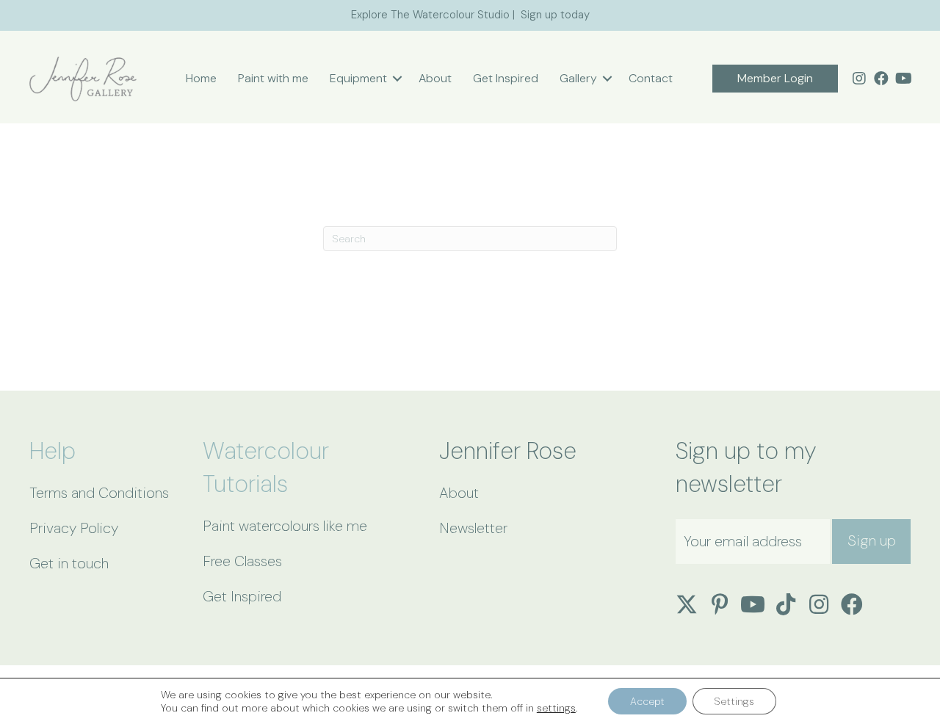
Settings (734, 701)
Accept (647, 701)
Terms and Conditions (99, 492)
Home (201, 78)
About (435, 78)
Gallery (578, 78)
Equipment (358, 78)
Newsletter (473, 527)
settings (556, 707)
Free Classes (242, 561)
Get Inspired (505, 78)
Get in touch (69, 563)
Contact (651, 78)
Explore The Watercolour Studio (430, 14)
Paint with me (273, 78)
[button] (397, 78)
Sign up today (555, 14)
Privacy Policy (73, 527)
